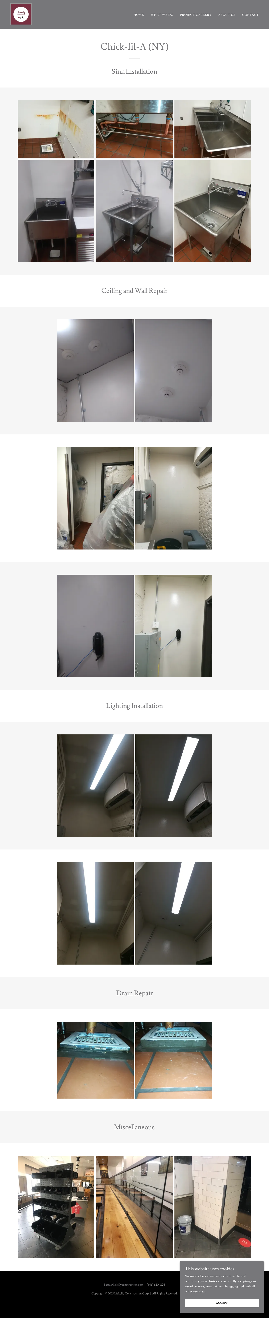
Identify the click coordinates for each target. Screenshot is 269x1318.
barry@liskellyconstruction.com (123, 1285)
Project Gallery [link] (196, 15)
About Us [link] (226, 15)
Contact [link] (250, 15)
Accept (222, 1303)
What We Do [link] (162, 15)
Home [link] (139, 15)
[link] (21, 13)
